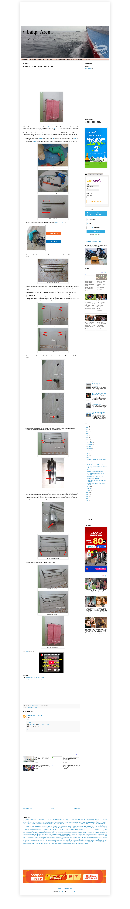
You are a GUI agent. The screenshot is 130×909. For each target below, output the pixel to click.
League (90, 829)
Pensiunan (78, 835)
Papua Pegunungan (100, 834)
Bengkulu (47, 822)
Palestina (73, 834)
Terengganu (65, 841)
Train (90, 174)
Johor (90, 826)
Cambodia (49, 823)
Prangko (42, 837)
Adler (29, 819)
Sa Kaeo (100, 837)
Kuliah (56, 829)
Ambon (67, 819)
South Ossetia (32, 840)
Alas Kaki (45, 819)
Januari (89, 490)
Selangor (49, 839)
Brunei (75, 822)
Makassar (49, 831)
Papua (84, 834)
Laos (77, 829)
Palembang (68, 834)
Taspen (53, 841)
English (28, 825)
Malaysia (53, 831)
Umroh (24, 843)
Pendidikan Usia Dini (65, 835)
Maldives (56, 831)
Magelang (41, 831)
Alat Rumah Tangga (30, 707)
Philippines (99, 835)
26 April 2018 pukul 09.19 (37, 715)
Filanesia (42, 825)
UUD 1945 (35, 843)
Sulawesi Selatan (56, 840)
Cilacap (71, 823)
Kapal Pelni (64, 827)
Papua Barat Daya (93, 834)
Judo (93, 826)
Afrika (35, 819)
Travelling (100, 841)
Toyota (91, 841)
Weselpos (63, 843)
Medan (79, 831)
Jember (78, 826)
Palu (76, 834)
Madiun (38, 831)
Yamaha (79, 843)
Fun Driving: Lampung (59, 59)
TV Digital (105, 841)
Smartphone (98, 839)
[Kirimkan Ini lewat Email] (42, 705)
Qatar (66, 837)
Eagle (98, 823)
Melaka (82, 831)
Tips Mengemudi (78, 841)
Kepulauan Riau (101, 827)
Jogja (87, 826)
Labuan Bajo (69, 829)
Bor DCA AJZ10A (59, 222)
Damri (88, 823)
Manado (69, 831)
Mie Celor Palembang (91, 463)
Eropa (33, 825)
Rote (89, 837)
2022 (87, 433)
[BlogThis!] (43, 705)
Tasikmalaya (50, 841)
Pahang (49, 834)
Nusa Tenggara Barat (81, 832)
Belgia (39, 822)
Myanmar (38, 832)
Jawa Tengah (65, 826)
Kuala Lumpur (52, 829)
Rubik (91, 837)
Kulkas (65, 829)
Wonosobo (67, 843)
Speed (38, 840)
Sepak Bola (61, 839)
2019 (87, 439)
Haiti (92, 825)
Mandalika (72, 831)
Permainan (92, 835)
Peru (95, 835)
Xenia (74, 843)
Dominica (91, 823)
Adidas (26, 819)
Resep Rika (87, 59)
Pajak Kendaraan (57, 834)
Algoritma (64, 819)
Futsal (61, 825)
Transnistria (96, 841)
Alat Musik (50, 819)
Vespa (52, 843)
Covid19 (81, 823)
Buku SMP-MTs (32, 823)
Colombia (77, 823)
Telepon (57, 841)
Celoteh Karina (55, 823)
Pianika (27, 837)
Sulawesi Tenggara (69, 840)
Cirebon (73, 823)
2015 (87, 496)
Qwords (71, 837)
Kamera (51, 827)
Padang (40, 834)
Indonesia (105, 825)
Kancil (54, 827)
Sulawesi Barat (50, 840)
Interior (33, 826)
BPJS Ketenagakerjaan (67, 822)
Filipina (46, 825)
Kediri (78, 827)
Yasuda (83, 843)
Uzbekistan (46, 843)
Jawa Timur (70, 826)
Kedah (75, 827)
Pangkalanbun (79, 834)
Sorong (27, 840)
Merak (85, 831)
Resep (84, 837)
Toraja (83, 841)
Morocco (30, 832)
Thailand (72, 841)
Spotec (41, 840)
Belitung (42, 822)
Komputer (46, 829)
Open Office (25, 834)
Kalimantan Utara (42, 827)
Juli (88, 452)
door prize (56, 128)
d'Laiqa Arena (38, 31)
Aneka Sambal (91, 819)
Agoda (38, 819)
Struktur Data (45, 840)
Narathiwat (48, 832)
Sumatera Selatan (94, 840)
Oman (101, 832)
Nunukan (75, 832)
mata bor (35, 141)
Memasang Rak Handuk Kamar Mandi (95, 461)
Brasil (73, 822)
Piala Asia (103, 835)
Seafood (45, 839)
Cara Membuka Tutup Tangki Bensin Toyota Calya (98, 403)
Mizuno (24, 832)
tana (43, 841)
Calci (43, 823)
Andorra (73, 819)
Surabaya (27, 841)
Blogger (75, 891)
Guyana (89, 825)
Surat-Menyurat (32, 841)
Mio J (102, 831)
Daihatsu (85, 823)
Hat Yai (94, 825)
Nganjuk (61, 832)
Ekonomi (24, 825)
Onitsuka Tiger (104, 832)
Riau (87, 837)
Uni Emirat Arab (28, 843)
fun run (50, 126)
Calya (45, 823)
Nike (64, 832)
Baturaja (24, 822)
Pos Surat (38, 837)
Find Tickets (97, 231)
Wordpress (71, 843)
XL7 (76, 843)
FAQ (64, 888)
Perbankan (85, 835)
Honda (97, 825)
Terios (68, 841)
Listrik (24, 831)
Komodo (41, 829)
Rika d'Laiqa (33, 724)
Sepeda (69, 839)
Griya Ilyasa (79, 59)
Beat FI (27, 822)
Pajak (52, 834)
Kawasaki (72, 827)
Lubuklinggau (31, 831)
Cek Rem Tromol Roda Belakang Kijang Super (97, 464)
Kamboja (47, 827)
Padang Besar (45, 834)
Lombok (27, 831)
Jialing (84, 826)
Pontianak (31, 837)
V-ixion (49, 843)
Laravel (87, 829)
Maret (88, 486)
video (27, 651)
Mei (88, 455)
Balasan (29, 722)
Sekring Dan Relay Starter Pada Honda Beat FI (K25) (99, 394)
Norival (66, 832)
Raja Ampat (75, 837)
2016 (87, 494)
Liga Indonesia (102, 829)
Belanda (33, 822)
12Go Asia (95, 234)
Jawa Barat (61, 826)
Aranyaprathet (102, 819)
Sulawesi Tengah (62, 840)
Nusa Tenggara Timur (90, 832)
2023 (87, 431)
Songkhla (24, 840)
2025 (87, 427)
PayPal (38, 835)
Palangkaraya (63, 834)
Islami (49, 826)
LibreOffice (97, 829)
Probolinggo (49, 837)
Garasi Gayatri (70, 59)
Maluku (61, 831)
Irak (46, 826)
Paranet (32, 835)
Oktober (89, 446)
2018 (87, 441)
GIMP (70, 825)
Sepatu (66, 839)
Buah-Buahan (79, 822)
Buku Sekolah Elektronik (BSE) (37, 59)
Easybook (101, 823)
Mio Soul (105, 831)
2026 (87, 426)
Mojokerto (27, 832)
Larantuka (84, 829)
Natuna (51, 832)
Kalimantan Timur (36, 827)
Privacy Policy (68, 888)
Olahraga (97, 832)
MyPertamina (43, 832)
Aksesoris (41, 819)
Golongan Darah (78, 825)
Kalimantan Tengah (29, 827)
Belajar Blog (24, 59)
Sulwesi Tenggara (81, 840)
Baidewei (49, 821)
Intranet (39, 826)
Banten (98, 821)
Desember (89, 442)
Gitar (72, 825)
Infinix (24, 826)
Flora (53, 825)
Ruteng (94, 837)
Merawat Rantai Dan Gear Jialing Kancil (95, 476)
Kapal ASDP (59, 827)
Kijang (38, 829)
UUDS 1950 (41, 843)
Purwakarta (58, 837)
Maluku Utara (65, 831)
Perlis (89, 835)
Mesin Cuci (89, 831)
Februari (89, 488)
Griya (36, 707)
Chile (65, 823)
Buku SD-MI (85, 822)
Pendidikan (57, 835)
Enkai (31, 825)
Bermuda (50, 822)
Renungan (79, 837)
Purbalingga (53, 837)
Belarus (37, 822)
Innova (29, 826)
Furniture (58, 825)
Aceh (24, 819)
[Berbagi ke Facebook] (46, 705)
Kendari (85, 827)
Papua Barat (88, 834)
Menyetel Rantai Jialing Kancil (93, 478)
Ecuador (105, 823)
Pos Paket (35, 837)
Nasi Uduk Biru (90, 469)
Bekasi (31, 822)
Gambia (64, 825)
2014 (87, 498)
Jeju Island (75, 826)
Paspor (35, 835)
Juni (88, 453)
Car (93, 174)
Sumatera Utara (101, 840)
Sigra (79, 839)
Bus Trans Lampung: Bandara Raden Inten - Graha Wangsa (98, 413)
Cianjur (68, 823)
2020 (87, 437)
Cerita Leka (49, 59)
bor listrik (41, 138)
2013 (87, 500)
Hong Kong (101, 825)
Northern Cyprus (71, 832)
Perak (81, 835)
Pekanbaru (42, 835)
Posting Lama (77, 808)
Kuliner (61, 829)
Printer (45, 837)
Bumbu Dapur (39, 823)
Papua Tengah (28, 835)
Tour (101, 174)
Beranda (52, 808)
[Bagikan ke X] (44, 705)
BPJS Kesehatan (60, 822)
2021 (87, 435)
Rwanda (97, 837)
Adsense (32, 819)
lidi (53, 138)
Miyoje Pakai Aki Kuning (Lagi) (93, 241)
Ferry (97, 174)
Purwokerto (62, 837)
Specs (36, 840)
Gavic (67, 825)
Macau (35, 831)
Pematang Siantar (48, 835)
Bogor (56, 822)
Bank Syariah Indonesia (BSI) (90, 821)
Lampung (73, 829)
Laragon (80, 829)
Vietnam (55, 843)
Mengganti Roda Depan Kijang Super (95, 471)
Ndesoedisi (29, 715)
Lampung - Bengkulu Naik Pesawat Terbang (96, 459)
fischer (75, 138)
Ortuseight (30, 834)
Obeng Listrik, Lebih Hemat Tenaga (34, 679)
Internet (36, 826)
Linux (106, 829)
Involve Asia (44, 826)
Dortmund (95, 823)
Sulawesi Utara (75, 840)
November (89, 444)
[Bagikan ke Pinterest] (47, 705)
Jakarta (54, 826)
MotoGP (34, 832)
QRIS (68, 837)
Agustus (89, 450)
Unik (32, 843)
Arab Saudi (97, 819)
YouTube (86, 843)
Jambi (57, 826)
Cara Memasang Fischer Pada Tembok (35, 677)
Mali (59, 831)
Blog (53, 822)
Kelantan (81, 827)
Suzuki (38, 841)
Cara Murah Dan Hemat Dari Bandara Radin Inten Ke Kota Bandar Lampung (98, 385)
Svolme (41, 841)
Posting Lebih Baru (27, 808)
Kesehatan (27, 829)
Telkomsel (60, 841)
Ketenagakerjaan (33, 829)
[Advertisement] (65, 13)
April (88, 457)
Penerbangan (73, 835)
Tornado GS (87, 841)
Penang (52, 835)
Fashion (39, 825)
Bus (86, 174)
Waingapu (59, 843)
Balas (27, 719)
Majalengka (45, 831)
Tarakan (46, 841)
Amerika (70, 819)
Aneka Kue (77, 819)
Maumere (76, 831)
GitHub (74, 825)
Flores (56, 825)
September (89, 448)
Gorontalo (83, 825)
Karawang (68, 827)
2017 (87, 492)
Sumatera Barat (87, 840)
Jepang (81, 826)
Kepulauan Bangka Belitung (92, 827)
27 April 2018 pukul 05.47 (43, 724)
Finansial (50, 825)
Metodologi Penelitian (96, 831)
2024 (87, 429)
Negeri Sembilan (56, 832)
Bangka (69, 821)
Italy (51, 826)
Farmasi (36, 825)
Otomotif (35, 834)
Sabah (104, 837)
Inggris (27, 826)
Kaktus (95, 826)
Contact (60, 888)
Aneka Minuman (84, 819)
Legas (93, 829)
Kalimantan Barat (100, 826)
